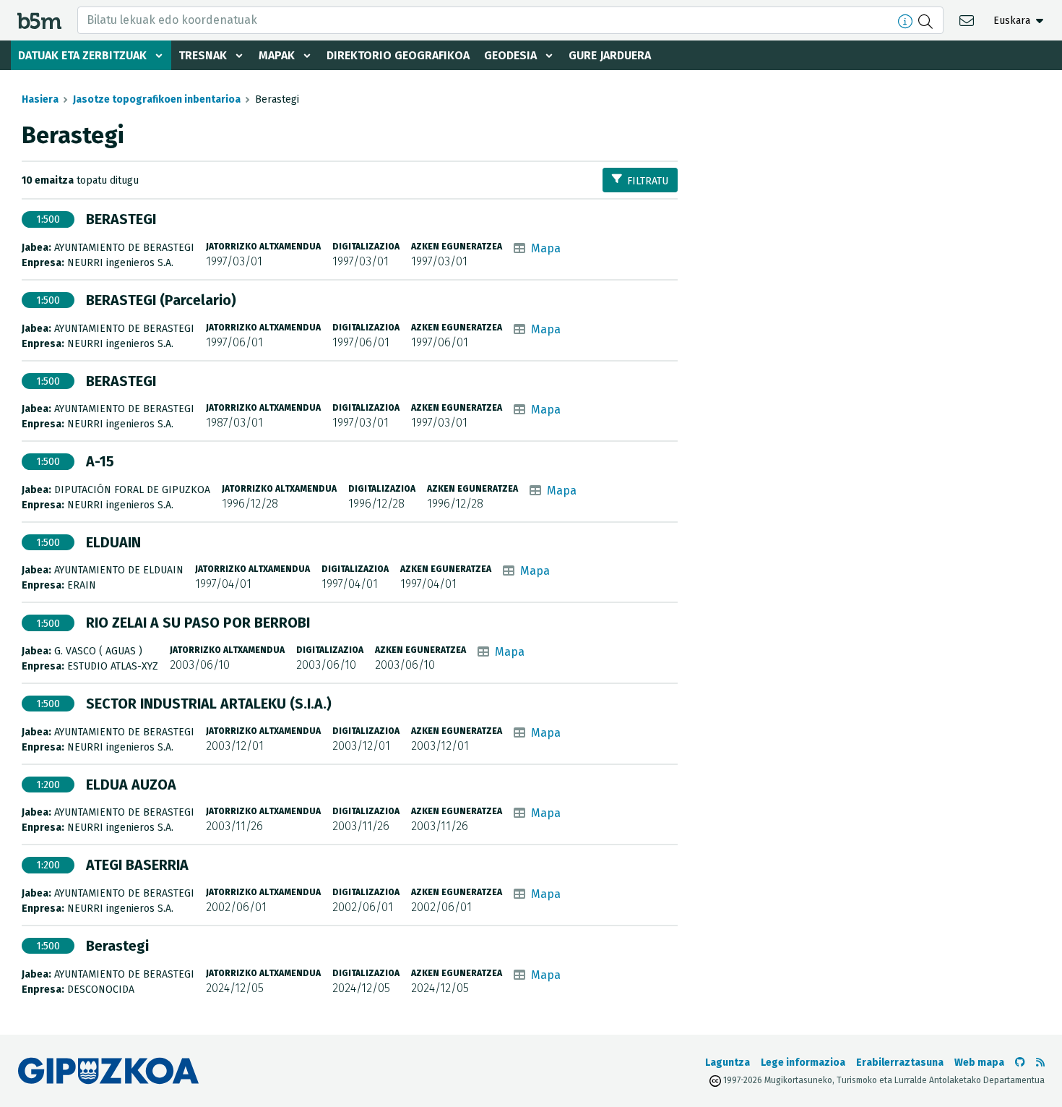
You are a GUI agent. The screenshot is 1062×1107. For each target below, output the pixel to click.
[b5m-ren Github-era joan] (1020, 1062)
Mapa (546, 248)
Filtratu (647, 181)
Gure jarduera (610, 55)
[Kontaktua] (968, 20)
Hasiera (40, 99)
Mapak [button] (277, 55)
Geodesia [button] (510, 55)
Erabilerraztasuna (900, 1062)
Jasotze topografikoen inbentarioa (157, 99)
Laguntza (727, 1062)
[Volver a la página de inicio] (39, 20)
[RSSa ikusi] (1040, 1062)
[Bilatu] (927, 20)
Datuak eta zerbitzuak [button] (82, 55)
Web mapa (979, 1062)
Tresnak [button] (202, 55)
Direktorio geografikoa (398, 55)
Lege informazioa (803, 1062)
